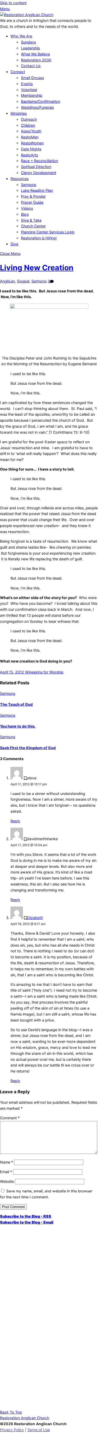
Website (7, 1181)
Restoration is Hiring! (39, 238)
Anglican (7, 281)
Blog (25, 214)
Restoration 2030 (36, 60)
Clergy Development (38, 172)
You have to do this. (18, 726)
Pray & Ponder (33, 196)
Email (6, 1171)
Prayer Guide (32, 202)
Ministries (18, 113)
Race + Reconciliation (39, 160)
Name (6, 1162)
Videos (27, 208)
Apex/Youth (31, 131)
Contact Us (31, 65)
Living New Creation (36, 267)
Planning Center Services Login (47, 232)
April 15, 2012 (12, 672)
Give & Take (31, 220)
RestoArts (29, 155)
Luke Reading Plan (37, 190)
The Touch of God (16, 704)
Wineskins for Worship (44, 672)
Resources (19, 178)
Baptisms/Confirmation (40, 101)
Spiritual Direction (36, 166)
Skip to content (13, 3)
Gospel (23, 281)
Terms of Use (38, 1430)
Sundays (28, 42)
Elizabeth (35, 917)
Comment (10, 1118)
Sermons (28, 184)
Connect (17, 71)
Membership (31, 95)
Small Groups (32, 77)
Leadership (30, 48)
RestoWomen (32, 143)
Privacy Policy (12, 1430)
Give (14, 244)
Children (28, 125)
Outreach (29, 119)
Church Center (33, 226)
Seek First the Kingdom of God (28, 748)
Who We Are (21, 36)
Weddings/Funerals (37, 107)
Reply (15, 821)
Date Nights (31, 149)
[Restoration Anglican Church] (26, 14)
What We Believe (35, 54)
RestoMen (29, 137)
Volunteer (29, 89)
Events (27, 83)
